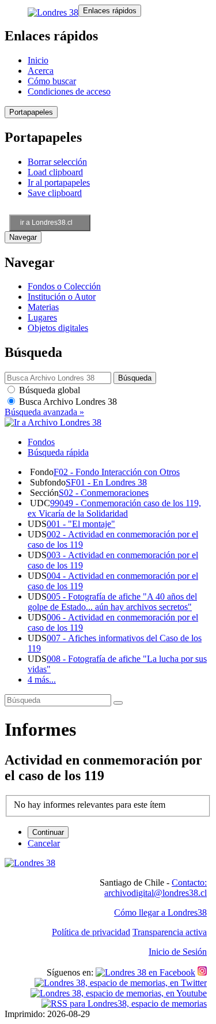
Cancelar (44, 843)
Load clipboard (55, 172)
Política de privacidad (91, 932)
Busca (67, 401)
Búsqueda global (48, 390)
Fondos (41, 442)
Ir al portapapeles (59, 182)
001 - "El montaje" (81, 524)
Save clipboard (55, 193)
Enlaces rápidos (110, 10)
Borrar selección (57, 162)
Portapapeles (31, 112)
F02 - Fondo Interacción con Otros (117, 472)
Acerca (41, 71)
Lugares (42, 317)
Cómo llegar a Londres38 (160, 912)
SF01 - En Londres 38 (106, 482)
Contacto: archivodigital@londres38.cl (155, 888)
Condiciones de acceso (69, 91)
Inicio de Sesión (178, 952)
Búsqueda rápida (58, 452)
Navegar (23, 237)
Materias (43, 307)
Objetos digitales (58, 328)
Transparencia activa (169, 932)
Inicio (38, 60)
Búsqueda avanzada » (44, 412)
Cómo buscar (52, 81)
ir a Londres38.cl (46, 223)
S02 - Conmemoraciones (104, 493)
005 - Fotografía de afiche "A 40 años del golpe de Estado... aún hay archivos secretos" (112, 602)
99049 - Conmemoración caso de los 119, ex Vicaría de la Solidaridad (114, 508)
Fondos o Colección (64, 286)
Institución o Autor (62, 297)
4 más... (42, 679)
